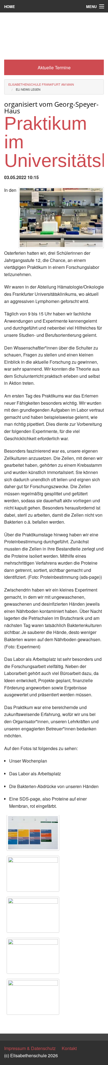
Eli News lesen (28, 89)
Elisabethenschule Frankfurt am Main (41, 84)
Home (9, 6)
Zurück (11, 1023)
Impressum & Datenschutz (30, 1048)
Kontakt (69, 1048)
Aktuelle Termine (54, 67)
